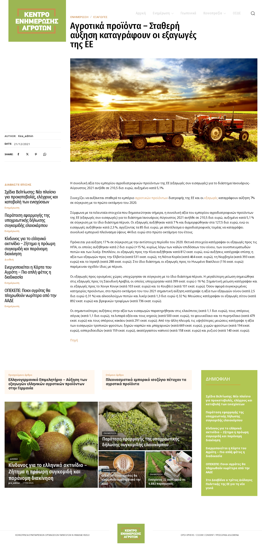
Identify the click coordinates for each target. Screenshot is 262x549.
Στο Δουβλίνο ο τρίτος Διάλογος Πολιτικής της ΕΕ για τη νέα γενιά (229, 484)
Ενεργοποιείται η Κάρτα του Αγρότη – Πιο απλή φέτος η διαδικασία (28, 272)
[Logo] (130, 533)
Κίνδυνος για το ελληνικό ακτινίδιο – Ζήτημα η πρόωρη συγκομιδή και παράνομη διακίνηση (30, 246)
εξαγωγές (211, 198)
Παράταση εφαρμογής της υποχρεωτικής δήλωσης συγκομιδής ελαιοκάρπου (27, 220)
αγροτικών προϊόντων (151, 198)
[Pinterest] (36, 154)
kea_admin (25, 136)
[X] (27, 154)
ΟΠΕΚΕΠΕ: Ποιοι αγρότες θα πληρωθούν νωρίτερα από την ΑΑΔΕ (30, 295)
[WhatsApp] (45, 154)
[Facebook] (18, 154)
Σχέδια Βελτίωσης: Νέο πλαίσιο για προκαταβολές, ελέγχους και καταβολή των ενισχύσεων (31, 197)
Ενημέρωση (12, 207)
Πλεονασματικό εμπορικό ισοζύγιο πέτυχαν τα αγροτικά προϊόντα (146, 382)
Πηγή (74, 340)
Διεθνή (9, 259)
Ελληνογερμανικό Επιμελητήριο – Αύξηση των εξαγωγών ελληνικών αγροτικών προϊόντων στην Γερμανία (47, 384)
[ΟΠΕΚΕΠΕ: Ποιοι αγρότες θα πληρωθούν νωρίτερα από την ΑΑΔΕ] (122, 469)
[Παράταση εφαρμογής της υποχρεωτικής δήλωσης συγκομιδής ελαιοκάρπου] (145, 426)
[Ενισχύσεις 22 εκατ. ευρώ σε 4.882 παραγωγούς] (169, 469)
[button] (252, 13)
